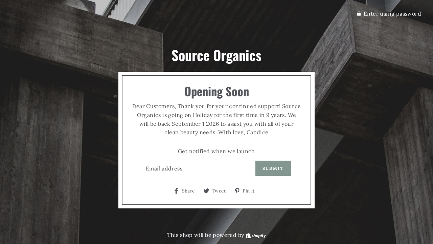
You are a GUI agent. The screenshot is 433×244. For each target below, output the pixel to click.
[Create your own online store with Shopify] (256, 234)
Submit (273, 168)
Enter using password (392, 13)
